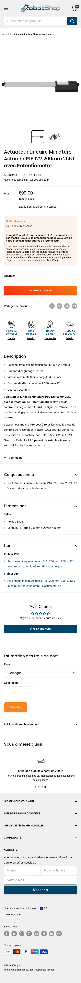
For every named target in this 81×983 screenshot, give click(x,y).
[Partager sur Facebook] (52, 306)
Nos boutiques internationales (20, 908)
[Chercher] (72, 21)
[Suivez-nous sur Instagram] (21, 933)
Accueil (5, 34)
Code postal (11, 682)
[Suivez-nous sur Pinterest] (29, 933)
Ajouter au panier (40, 290)
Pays (7, 664)
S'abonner (40, 890)
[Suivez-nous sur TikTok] (44, 933)
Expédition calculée (31, 206)
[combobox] (35, 21)
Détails (11, 338)
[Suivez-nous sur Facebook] (6, 933)
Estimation (15, 707)
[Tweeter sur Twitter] (67, 306)
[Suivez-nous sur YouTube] (36, 933)
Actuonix (10, 174)
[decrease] (23, 276)
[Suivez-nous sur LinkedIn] (51, 933)
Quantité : (10, 275)
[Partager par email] (74, 306)
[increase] (47, 276)
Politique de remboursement (21, 724)
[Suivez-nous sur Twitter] (14, 933)
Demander (50, 338)
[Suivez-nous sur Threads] (59, 933)
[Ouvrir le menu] (6, 8)
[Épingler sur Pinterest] (59, 306)
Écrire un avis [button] (40, 629)
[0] (73, 8)
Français (12, 914)
